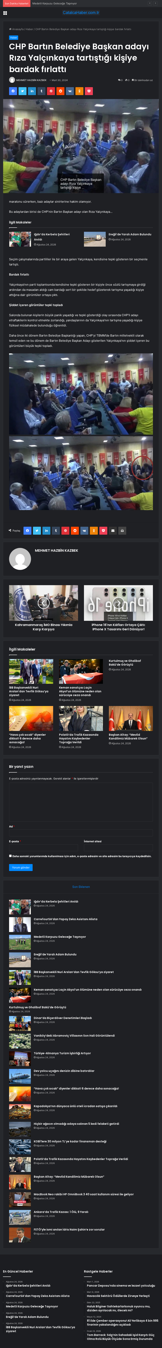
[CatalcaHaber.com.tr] (81, 12)
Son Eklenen (81, 887)
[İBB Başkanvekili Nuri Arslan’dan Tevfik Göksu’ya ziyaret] (31, 671)
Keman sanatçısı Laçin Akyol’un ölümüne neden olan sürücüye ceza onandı (80, 691)
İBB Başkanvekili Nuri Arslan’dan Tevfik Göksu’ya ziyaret (28, 691)
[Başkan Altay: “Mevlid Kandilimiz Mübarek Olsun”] (131, 718)
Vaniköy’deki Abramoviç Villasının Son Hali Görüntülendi (74, 1036)
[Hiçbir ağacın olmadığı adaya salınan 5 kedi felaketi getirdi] (20, 1129)
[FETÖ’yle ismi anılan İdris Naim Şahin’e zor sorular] (20, 1235)
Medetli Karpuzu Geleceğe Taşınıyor (54, 3)
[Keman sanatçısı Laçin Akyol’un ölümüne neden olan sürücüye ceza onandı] (81, 671)
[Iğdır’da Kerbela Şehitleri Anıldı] (20, 239)
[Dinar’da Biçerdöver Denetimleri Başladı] (20, 1023)
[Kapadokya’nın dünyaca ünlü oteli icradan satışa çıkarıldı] (20, 1111)
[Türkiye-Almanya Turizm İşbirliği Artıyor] (20, 1058)
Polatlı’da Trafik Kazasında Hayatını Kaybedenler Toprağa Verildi (78, 738)
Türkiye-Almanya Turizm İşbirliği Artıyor (62, 1053)
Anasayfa (17, 29)
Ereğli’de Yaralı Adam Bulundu (130, 234)
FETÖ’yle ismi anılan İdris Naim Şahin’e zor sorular (69, 1230)
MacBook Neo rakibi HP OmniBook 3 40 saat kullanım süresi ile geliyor (84, 1194)
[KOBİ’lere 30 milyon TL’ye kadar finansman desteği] (20, 1146)
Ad (12, 826)
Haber (29, 29)
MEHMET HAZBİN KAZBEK (31, 80)
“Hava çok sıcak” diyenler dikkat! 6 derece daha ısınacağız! (27, 738)
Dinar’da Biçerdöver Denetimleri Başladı (63, 1018)
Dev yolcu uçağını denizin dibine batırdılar (64, 1071)
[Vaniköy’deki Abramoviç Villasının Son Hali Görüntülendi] (20, 1041)
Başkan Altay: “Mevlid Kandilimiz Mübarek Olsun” (128, 736)
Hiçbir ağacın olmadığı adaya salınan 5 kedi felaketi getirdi (76, 1124)
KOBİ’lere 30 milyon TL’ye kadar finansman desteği (70, 1141)
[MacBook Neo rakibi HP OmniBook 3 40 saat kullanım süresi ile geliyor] (20, 1199)
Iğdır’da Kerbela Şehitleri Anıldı (56, 901)
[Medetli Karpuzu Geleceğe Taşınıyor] (20, 942)
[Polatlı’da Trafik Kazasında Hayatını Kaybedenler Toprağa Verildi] (81, 718)
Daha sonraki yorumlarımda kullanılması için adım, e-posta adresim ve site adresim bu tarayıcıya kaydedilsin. (82, 856)
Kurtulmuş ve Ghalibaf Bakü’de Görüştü (125, 663)
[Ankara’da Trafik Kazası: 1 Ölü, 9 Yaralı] (20, 1217)
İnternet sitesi (93, 841)
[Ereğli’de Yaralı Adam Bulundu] (95, 239)
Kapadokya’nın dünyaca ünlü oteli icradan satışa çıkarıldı (75, 1106)
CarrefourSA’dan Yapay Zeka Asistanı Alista (65, 919)
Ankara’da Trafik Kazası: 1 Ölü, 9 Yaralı (61, 1212)
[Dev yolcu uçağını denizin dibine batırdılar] (20, 1076)
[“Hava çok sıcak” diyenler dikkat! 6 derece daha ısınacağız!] (31, 718)
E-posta (15, 841)
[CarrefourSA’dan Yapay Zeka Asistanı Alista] (20, 924)
